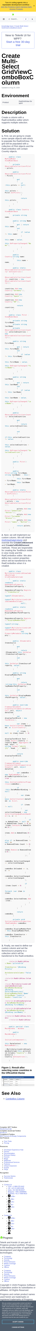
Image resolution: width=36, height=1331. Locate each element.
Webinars (7, 1160)
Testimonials (8, 1178)
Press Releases (9, 1262)
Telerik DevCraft (5, 1129)
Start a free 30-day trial (18, 43)
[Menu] (4, 19)
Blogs (6, 1159)
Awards (6, 1260)
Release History (9, 1155)
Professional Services (12, 1162)
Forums (6, 1157)
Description (14, 112)
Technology (8, 1258)
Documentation (9, 1153)
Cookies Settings (18, 1327)
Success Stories (10, 1176)
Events (6, 1167)
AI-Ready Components (18, 1136)
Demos (6, 1151)
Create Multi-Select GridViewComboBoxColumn (15, 27)
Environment (15, 95)
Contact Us (8, 1185)
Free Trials (8, 1141)
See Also (11, 1093)
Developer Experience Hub (13, 1150)
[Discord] (9, 1212)
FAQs (6, 1169)
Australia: (17, 1193)
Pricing (6, 1143)
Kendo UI (3, 1132)
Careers (7, 1265)
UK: (16, 1188)
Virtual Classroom (10, 1166)
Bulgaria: (17, 1192)
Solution (11, 130)
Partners (7, 1164)
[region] (18, 1316)
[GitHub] (9, 1210)
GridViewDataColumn (12, 540)
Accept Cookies (18, 1322)
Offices (6, 1267)
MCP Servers (5, 1136)
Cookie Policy (15, 1314)
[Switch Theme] (32, 19)
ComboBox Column (15, 1098)
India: (16, 1190)
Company (7, 1256)
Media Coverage (10, 1263)
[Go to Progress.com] (6, 1238)
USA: (16, 1186)
